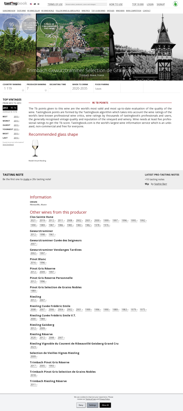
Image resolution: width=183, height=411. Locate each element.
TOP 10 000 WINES (98, 11)
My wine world (47, 11)
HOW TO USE (116, 4)
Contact (146, 11)
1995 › (134, 220)
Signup (161, 4)
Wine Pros (86, 11)
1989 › (43, 225)
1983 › (79, 225)
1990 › (33, 225)
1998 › (43, 234)
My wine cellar (33, 11)
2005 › (43, 365)
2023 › (33, 347)
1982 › (88, 225)
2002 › (79, 220)
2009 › (43, 272)
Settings (92, 405)
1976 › (106, 225)
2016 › (33, 262)
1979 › (134, 309)
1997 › (115, 220)
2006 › (52, 309)
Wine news (120, 11)
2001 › (88, 220)
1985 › (70, 225)
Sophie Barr (160, 183)
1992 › (143, 220)
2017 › (33, 365)
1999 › (106, 220)
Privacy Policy (105, 399)
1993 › (52, 365)
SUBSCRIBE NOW (9, 11)
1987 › (52, 225)
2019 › (43, 220)
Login (150, 4)
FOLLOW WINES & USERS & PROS (68, 11)
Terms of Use (91, 399)
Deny (81, 405)
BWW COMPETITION (133, 11)
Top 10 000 (138, 4)
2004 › (61, 309)
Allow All (105, 405)
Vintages (110, 11)
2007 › (33, 243)
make (26, 179)
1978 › (97, 225)
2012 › (52, 220)
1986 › (61, 225)
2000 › (97, 220)
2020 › (33, 337)
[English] (31, 4)
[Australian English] (35, 4)
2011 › (61, 220)
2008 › (70, 220)
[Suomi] (39, 4)
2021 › (33, 220)
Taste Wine (21, 11)
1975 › (143, 309)
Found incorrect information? (13, 143)
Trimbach (84, 75)
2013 (5, 107)
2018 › (33, 375)
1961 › (52, 234)
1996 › (125, 220)
